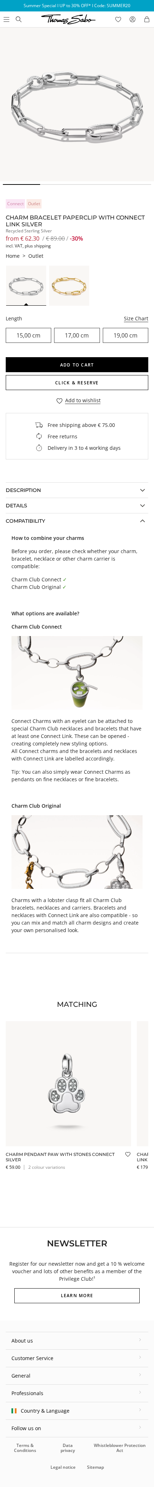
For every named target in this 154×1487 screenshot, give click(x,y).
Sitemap (95, 1467)
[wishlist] (118, 19)
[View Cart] (147, 19)
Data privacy (68, 1447)
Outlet (35, 255)
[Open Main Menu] (5, 19)
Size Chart (136, 318)
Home (13, 255)
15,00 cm (28, 335)
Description (23, 490)
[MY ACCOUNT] (132, 19)
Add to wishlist (83, 401)
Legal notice (63, 1467)
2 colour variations (46, 1167)
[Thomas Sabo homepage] (18, 19)
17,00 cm (77, 335)
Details (16, 505)
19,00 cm (126, 335)
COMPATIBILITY (25, 521)
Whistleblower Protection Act (120, 1447)
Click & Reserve (76, 383)
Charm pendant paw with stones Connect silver (60, 1157)
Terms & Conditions (25, 1447)
